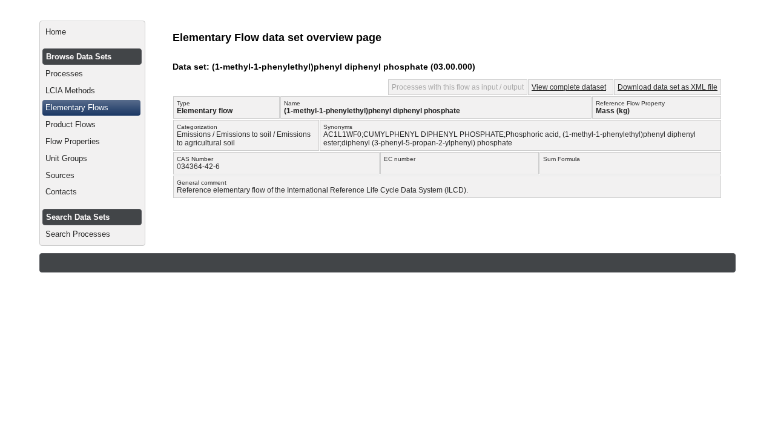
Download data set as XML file (667, 87)
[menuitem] (92, 32)
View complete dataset (569, 87)
